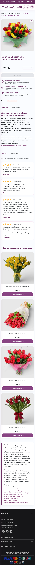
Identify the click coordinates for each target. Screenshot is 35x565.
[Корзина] (32, 7)
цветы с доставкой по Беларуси (14, 491)
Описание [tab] (5, 107)
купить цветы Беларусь (11, 493)
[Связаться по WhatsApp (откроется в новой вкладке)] (7, 532)
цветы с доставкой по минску (13, 497)
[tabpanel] (17, 129)
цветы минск (24, 502)
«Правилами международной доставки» (14, 145)
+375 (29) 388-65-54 (7, 522)
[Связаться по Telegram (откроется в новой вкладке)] (11, 532)
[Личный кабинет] (28, 7)
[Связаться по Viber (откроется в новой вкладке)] (3, 532)
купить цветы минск (10, 500)
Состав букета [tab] (15, 107)
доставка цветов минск (11, 502)
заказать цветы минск (11, 498)
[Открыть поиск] (24, 7)
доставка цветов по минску (13, 495)
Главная (3, 13)
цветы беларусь (24, 493)
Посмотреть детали (18, 294)
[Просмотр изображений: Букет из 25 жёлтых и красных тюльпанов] (31, 21)
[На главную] (13, 7)
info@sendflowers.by (7, 519)
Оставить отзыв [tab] (15, 153)
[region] (17, 35)
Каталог (10, 13)
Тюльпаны (18, 13)
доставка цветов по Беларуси (13, 489)
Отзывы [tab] (4, 153)
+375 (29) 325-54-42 (7, 527)
